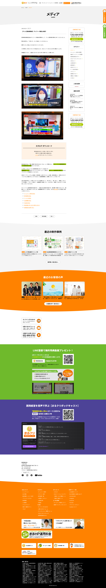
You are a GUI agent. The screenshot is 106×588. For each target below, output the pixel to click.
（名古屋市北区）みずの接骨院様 (42, 575)
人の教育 (43, 6)
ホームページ (51, 2)
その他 (72, 78)
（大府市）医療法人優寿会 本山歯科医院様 (29, 570)
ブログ (26, 7)
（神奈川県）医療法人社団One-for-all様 (60, 564)
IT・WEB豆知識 (74, 69)
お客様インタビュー (42, 498)
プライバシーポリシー (74, 504)
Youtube (71, 502)
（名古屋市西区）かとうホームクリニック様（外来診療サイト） (32, 577)
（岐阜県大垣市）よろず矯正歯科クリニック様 (76, 581)
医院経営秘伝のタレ (75, 56)
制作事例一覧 (41, 496)
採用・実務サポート (46, 9)
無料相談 (56, 189)
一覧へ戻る (43, 216)
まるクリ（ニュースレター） (60, 494)
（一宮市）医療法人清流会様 (27, 571)
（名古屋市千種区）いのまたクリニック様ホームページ (78, 569)
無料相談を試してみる (77, 39)
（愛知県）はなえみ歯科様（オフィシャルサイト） (77, 571)
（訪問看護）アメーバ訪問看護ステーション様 (29, 573)
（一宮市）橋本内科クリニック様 (27, 574)
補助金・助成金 (74, 76)
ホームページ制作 (42, 492)
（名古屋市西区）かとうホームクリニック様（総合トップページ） (33, 580)
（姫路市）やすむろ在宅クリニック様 (59, 575)
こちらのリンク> (37, 357)
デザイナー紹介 (41, 494)
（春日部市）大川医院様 (41, 564)
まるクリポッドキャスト (76, 58)
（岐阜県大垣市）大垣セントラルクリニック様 (61, 566)
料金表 (39, 502)
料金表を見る (27, 203)
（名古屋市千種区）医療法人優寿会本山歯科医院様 (45, 563)
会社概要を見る (27, 200)
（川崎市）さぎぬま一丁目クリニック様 (44, 571)
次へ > (52, 216)
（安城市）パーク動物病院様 (73, 575)
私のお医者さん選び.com (75, 494)
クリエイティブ (45, 7)
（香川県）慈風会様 (25, 564)
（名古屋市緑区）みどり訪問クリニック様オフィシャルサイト (32, 582)
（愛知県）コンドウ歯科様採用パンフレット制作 (77, 563)
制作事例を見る (27, 196)
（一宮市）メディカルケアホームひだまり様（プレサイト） (63, 570)
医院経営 (73, 65)
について (73, 507)
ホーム (23, 7)
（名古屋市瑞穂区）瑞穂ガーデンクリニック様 (76, 580)
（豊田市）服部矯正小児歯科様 (58, 563)
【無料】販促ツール (58, 498)
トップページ (25, 492)
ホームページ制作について (60, 502)
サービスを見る (27, 198)
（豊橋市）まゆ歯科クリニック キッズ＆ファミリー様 (62, 581)
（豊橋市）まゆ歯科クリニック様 (43, 576)
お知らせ (73, 61)
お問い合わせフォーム (43, 509)
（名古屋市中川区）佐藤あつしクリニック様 (44, 580)
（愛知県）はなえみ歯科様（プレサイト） (60, 571)
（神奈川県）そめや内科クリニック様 (75, 574)
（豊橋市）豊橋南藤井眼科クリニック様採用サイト (45, 581)
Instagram (72, 498)
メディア (72, 71)
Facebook (72, 500)
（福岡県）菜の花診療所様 (73, 564)
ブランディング (44, 2)
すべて (72, 50)
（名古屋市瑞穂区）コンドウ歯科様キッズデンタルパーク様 (63, 580)
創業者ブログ (73, 73)
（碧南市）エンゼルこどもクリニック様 (28, 581)
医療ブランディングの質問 (76, 54)
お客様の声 (73, 63)
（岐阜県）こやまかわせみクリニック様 (75, 570)
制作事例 (56, 2)
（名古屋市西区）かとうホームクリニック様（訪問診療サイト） (48, 577)
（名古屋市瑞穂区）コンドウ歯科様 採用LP (76, 576)
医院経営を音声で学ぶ (29, 207)
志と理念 (24, 494)
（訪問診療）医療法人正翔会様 (74, 566)
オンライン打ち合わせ (43, 507)
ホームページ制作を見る (29, 193)
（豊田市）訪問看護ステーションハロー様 (29, 576)
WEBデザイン (74, 67)
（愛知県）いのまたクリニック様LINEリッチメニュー (46, 569)
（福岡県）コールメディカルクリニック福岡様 (61, 574)
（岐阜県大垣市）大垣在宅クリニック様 (28, 579)
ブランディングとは (27, 498)
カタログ (56, 492)
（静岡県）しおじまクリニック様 (58, 569)
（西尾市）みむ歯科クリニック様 (27, 575)
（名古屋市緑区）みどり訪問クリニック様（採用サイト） (78, 579)
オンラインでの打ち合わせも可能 (76, 41)
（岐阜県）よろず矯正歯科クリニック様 (28, 565)
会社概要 (60, 2)
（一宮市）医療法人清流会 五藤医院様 (75, 568)
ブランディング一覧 (46, 11)
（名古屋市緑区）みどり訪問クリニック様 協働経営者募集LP (63, 576)
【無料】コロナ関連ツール (60, 496)
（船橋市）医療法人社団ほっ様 (74, 573)
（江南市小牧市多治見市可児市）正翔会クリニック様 (62, 579)
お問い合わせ (67, 3)
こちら (36, 155)
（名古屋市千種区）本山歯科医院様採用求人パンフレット (31, 563)
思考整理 (43, 4)
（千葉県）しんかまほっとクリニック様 (28, 568)
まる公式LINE (73, 496)
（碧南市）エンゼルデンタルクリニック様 (76, 577)
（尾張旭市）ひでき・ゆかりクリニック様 (44, 568)
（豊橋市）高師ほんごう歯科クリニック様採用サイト (46, 582)
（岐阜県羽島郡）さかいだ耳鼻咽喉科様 (44, 574)
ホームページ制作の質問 (76, 52)
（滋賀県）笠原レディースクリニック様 (59, 565)
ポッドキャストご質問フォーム (45, 511)
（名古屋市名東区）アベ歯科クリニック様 (44, 570)
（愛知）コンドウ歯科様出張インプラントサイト (45, 573)
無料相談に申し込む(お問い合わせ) (32, 205)
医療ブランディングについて (60, 504)
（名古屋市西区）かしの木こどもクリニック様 (45, 579)
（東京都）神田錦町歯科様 (26, 569)
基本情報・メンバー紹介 (28, 496)
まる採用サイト (73, 492)
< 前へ (36, 216)
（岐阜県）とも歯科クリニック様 (58, 568)
